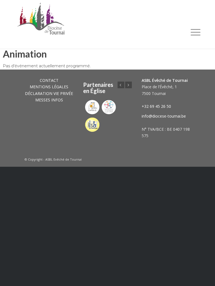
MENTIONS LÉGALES (49, 86)
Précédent (121, 85)
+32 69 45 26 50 (156, 106)
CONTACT (49, 80)
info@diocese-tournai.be (164, 116)
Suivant (128, 85)
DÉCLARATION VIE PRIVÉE (49, 93)
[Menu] (195, 32)
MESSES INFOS (49, 100)
